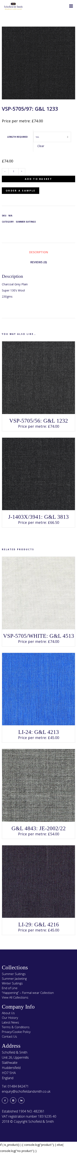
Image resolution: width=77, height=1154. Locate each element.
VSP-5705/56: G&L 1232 (38, 421)
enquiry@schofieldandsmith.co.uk (26, 1091)
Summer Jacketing (14, 978)
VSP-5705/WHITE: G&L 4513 (38, 636)
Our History (10, 1018)
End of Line (9, 988)
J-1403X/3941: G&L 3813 (38, 517)
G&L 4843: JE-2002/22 (38, 828)
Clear (40, 146)
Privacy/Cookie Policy (16, 1032)
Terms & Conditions (16, 1027)
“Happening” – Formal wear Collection (28, 993)
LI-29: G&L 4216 (38, 924)
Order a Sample (20, 190)
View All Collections (15, 997)
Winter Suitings (12, 983)
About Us (8, 1013)
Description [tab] (38, 252)
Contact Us (9, 1036)
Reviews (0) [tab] (38, 262)
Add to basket (38, 178)
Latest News (10, 1022)
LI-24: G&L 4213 (38, 732)
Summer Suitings (26, 221)
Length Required (17, 136)
